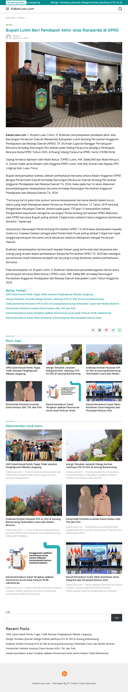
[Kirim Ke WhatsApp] (119, 330)
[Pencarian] (120, 9)
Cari (8, 612)
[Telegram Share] (113, 330)
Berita (9, 24)
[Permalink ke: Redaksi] (8, 36)
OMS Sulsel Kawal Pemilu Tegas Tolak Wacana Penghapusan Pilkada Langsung (49, 294)
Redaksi (16, 35)
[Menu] (8, 9)
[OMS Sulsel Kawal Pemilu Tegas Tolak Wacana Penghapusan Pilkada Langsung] (24, 354)
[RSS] (64, 674)
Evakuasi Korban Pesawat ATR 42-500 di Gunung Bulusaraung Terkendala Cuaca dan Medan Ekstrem (62, 303)
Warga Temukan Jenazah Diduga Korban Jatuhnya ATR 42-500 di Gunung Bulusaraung (55, 299)
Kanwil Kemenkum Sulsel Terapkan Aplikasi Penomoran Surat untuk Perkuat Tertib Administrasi (58, 313)
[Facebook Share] (93, 330)
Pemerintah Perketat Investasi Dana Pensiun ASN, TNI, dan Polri (41, 308)
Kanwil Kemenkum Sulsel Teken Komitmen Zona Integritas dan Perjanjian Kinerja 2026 (53, 317)
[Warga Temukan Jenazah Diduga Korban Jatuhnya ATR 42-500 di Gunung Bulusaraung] (64, 354)
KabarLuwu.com (22, 9)
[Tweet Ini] (99, 330)
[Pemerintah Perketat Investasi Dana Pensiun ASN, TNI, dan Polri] (24, 391)
